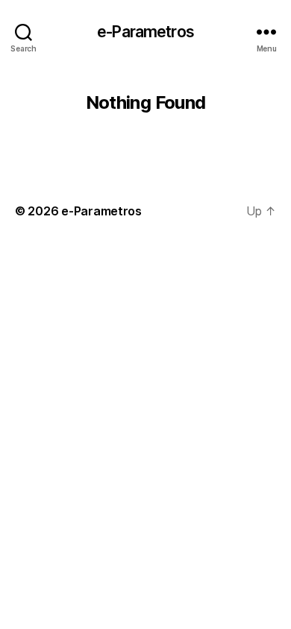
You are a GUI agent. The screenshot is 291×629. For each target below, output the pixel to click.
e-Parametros (145, 31)
